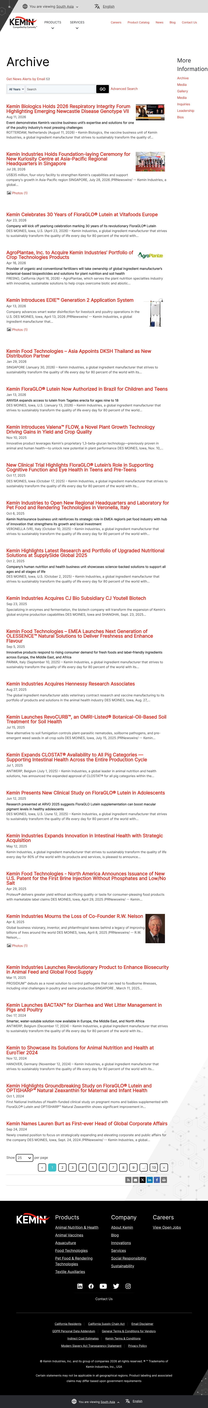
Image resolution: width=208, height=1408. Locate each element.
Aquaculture (65, 1243)
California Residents (68, 1324)
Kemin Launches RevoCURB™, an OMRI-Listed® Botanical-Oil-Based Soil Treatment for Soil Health (86, 719)
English (108, 7)
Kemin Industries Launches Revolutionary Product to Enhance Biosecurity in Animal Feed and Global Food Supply (87, 969)
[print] (164, 1180)
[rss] (128, 1180)
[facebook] (91, 1286)
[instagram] (128, 1286)
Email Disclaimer (142, 1324)
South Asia (65, 7)
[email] (135, 1180)
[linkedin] (79, 1286)
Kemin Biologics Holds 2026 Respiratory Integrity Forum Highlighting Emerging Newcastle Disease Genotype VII (68, 108)
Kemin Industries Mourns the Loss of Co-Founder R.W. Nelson (74, 916)
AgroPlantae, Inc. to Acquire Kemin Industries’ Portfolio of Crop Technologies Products (69, 255)
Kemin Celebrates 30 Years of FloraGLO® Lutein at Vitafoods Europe (82, 214)
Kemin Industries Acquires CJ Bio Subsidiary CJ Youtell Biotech (76, 598)
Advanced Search (124, 89)
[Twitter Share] (143, 1180)
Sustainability (122, 1266)
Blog (173, 22)
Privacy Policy (137, 1346)
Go (102, 89)
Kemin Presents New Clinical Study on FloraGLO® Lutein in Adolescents (85, 793)
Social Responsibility (128, 1258)
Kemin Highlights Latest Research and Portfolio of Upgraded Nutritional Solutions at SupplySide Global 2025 (85, 553)
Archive (183, 78)
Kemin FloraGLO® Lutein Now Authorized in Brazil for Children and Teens (87, 389)
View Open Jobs (167, 1227)
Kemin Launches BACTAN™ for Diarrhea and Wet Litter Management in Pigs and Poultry (84, 1007)
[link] (21, 22)
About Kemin (122, 1227)
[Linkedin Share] (150, 1180)
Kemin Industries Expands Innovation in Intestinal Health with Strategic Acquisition (84, 838)
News (159, 22)
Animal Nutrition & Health (77, 1227)
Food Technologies (71, 1251)
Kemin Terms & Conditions (123, 1338)
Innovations (121, 1243)
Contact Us (189, 22)
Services (118, 1251)
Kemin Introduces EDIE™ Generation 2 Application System (69, 300)
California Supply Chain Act (106, 1324)
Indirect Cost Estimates (83, 1338)
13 (154, 1167)
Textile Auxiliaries (70, 1272)
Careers (116, 22)
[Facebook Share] (157, 1180)
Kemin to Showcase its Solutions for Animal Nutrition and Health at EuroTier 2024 (80, 1050)
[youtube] (103, 1286)
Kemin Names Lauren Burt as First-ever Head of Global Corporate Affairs (86, 1123)
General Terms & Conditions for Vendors (129, 1331)
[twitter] (116, 1286)
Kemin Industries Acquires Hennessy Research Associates (70, 684)
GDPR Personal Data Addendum (73, 1331)
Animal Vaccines (69, 1235)
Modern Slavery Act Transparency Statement (91, 1346)
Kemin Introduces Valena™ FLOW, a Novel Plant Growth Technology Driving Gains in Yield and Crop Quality (80, 429)
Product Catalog (138, 22)
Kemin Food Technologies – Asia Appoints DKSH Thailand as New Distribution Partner (78, 353)
